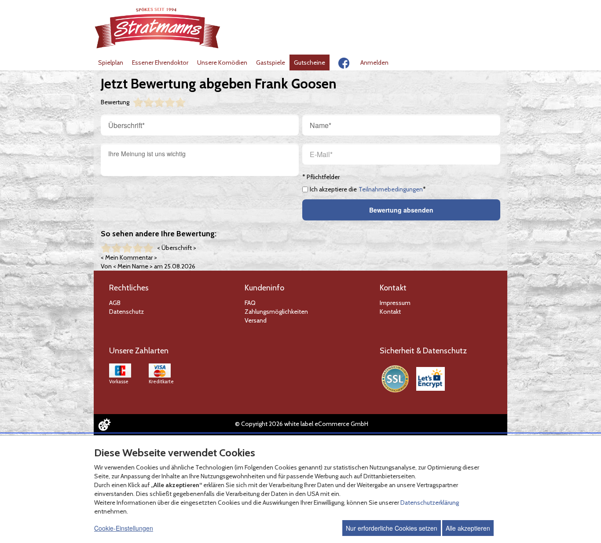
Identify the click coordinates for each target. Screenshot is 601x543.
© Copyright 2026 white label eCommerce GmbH (301, 424)
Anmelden (374, 62)
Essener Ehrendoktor (160, 62)
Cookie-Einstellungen (123, 528)
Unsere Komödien (222, 62)
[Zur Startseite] (158, 27)
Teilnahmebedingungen (391, 189)
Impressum (395, 303)
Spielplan (110, 62)
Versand (256, 320)
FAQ (250, 303)
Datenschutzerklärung (429, 502)
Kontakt (390, 312)
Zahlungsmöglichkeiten (276, 312)
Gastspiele (270, 62)
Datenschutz (126, 312)
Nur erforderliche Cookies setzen (391, 528)
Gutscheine (309, 62)
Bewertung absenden (401, 209)
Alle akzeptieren (468, 528)
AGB (115, 303)
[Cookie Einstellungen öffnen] (104, 424)
